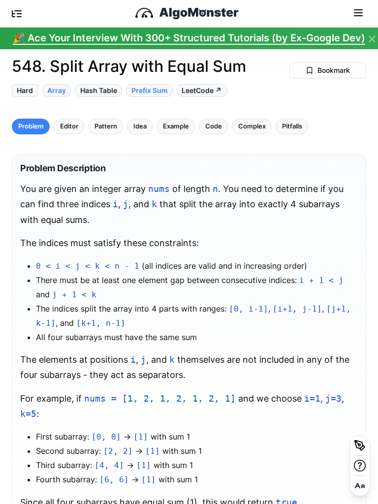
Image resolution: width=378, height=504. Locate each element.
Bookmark (333, 70)
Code (213, 126)
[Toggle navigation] (358, 12)
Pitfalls (292, 126)
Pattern (105, 126)
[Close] (372, 39)
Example (176, 126)
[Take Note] (360, 445)
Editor (69, 126)
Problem (31, 126)
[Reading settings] (360, 486)
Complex (252, 126)
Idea (140, 126)
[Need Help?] (360, 465)
